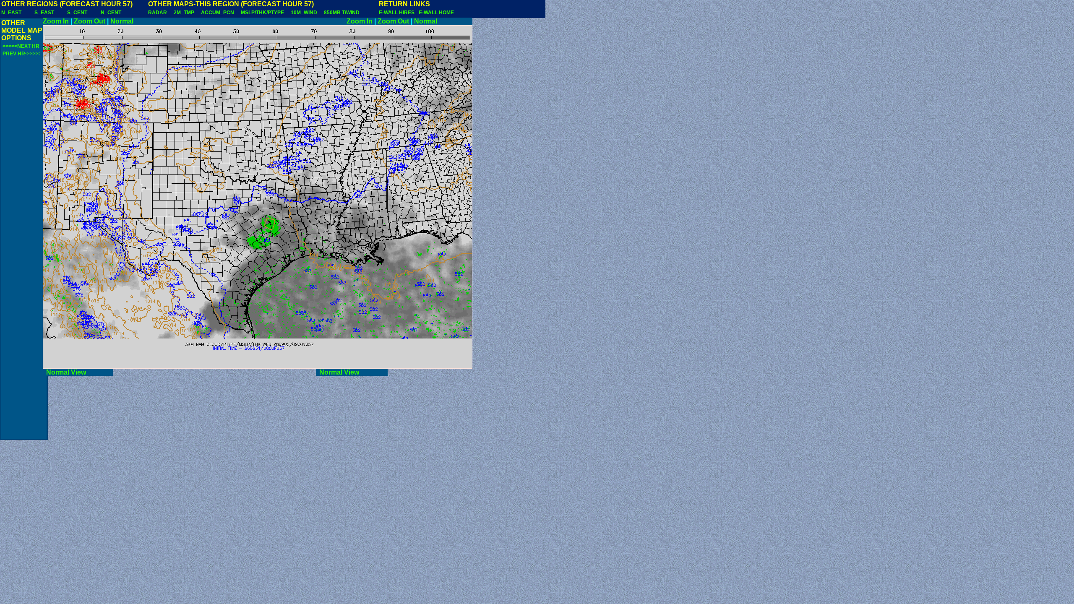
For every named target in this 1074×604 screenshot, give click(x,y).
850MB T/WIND (342, 13)
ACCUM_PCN (217, 13)
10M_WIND (304, 13)
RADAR (157, 13)
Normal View (78, 372)
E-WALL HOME (436, 13)
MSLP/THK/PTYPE (262, 13)
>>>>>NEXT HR (21, 46)
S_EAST (44, 13)
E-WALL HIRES (398, 13)
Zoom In (56, 21)
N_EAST (11, 13)
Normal (121, 21)
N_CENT (111, 13)
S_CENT (77, 13)
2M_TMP (184, 13)
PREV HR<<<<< (21, 54)
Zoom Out (89, 21)
